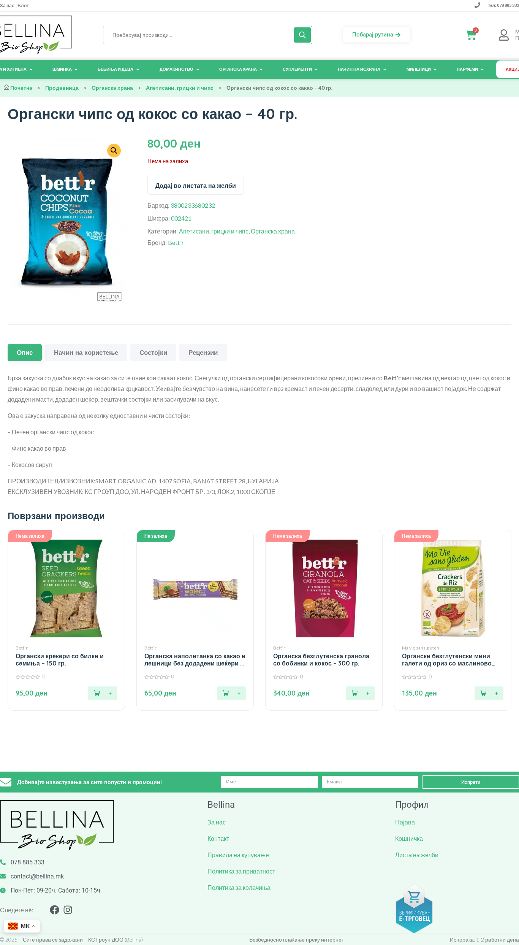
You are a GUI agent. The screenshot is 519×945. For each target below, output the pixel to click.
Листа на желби (416, 854)
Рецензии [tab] (203, 352)
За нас (7, 5)
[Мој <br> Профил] (504, 35)
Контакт (218, 838)
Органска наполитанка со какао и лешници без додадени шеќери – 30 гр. (194, 660)
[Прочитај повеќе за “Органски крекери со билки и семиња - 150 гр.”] (102, 693)
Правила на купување (238, 854)
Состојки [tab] (153, 352)
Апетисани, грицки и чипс (180, 87)
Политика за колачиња (239, 887)
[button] (231, 693)
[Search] (302, 35)
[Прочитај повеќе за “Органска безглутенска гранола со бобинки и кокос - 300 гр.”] (360, 693)
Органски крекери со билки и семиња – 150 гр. (60, 660)
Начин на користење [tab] (86, 352)
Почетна (21, 87)
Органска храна (112, 87)
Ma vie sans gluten (420, 648)
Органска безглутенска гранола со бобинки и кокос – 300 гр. (321, 660)
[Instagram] (67, 909)
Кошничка (409, 838)
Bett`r (176, 242)
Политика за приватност (241, 871)
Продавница (62, 87)
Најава (405, 822)
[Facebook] (54, 909)
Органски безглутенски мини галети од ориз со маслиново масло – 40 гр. (447, 660)
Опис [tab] (25, 352)
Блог (22, 5)
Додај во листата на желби (195, 185)
